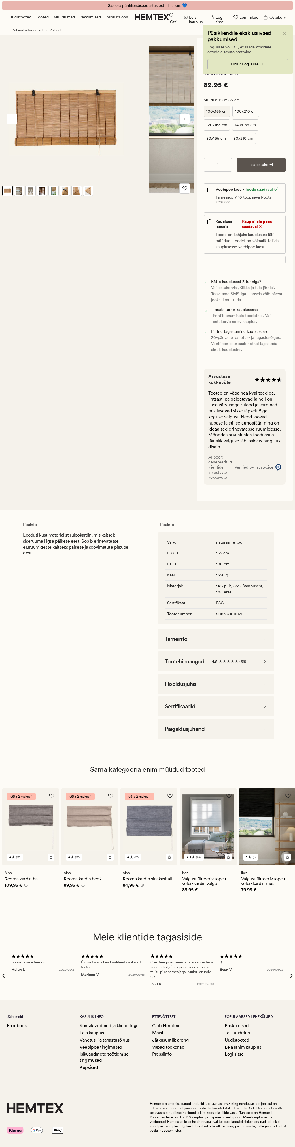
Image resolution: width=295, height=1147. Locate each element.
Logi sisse (234, 1054)
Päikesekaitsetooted (27, 30)
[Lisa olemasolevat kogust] (227, 164)
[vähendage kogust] (208, 164)
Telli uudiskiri (237, 1032)
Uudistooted (20, 17)
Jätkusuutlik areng (170, 1040)
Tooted (42, 17)
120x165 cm (216, 124)
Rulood (55, 30)
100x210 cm (246, 111)
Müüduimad (64, 17)
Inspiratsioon (116, 17)
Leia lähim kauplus (243, 1047)
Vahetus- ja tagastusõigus (105, 1040)
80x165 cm (216, 138)
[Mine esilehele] (152, 17)
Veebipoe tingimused (101, 1047)
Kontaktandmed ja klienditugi (108, 1025)
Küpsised (89, 1067)
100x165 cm (217, 111)
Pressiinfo (162, 1054)
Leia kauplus (92, 1032)
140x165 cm (245, 124)
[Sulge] (284, 33)
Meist (157, 1032)
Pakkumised (90, 17)
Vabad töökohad (168, 1047)
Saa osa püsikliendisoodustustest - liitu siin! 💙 (147, 5)
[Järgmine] (184, 119)
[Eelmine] (12, 119)
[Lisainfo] (25, 886)
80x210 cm (243, 138)
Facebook (17, 1025)
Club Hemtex (165, 1025)
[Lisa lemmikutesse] (184, 188)
